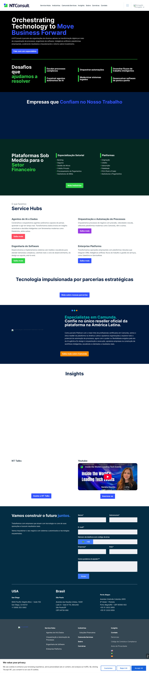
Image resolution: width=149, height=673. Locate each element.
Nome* (81, 515)
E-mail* (81, 527)
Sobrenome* (114, 515)
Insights (81, 5)
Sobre (88, 5)
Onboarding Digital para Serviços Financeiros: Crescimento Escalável (49, 387)
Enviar (83, 576)
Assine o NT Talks (41, 496)
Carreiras (96, 5)
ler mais (17, 400)
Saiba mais (18, 236)
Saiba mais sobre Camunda (74, 354)
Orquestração (36, 415)
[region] (74, 666)
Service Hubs (45, 5)
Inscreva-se (107, 496)
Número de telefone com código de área (94, 537)
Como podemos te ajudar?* (89, 559)
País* (111, 547)
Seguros (46, 415)
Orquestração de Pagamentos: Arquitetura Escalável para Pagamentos (49, 412)
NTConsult (35, 440)
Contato (104, 5)
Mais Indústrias (74, 185)
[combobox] (85, 541)
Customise (108, 668)
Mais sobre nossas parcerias (74, 295)
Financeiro (26, 391)
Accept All (139, 668)
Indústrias (56, 5)
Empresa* (82, 547)
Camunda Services (69, 5)
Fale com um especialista (25, 51)
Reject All (123, 668)
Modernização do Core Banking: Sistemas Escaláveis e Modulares (47, 436)
